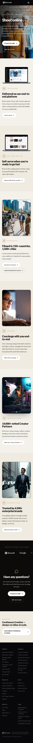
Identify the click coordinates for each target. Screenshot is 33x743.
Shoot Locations (22, 673)
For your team (6, 672)
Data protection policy (24, 721)
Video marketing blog (8, 688)
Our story (5, 707)
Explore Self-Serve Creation (12, 180)
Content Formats (23, 655)
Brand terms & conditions (22, 708)
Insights (4, 691)
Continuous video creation (7, 665)
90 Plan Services (22, 660)
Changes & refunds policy (23, 717)
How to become (22, 688)
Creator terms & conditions (22, 713)
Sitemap (4, 715)
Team (3, 710)
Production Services (24, 657)
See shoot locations (10, 265)
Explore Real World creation (12, 270)
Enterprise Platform (8, 652)
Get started (5, 674)
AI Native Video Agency (6, 658)
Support (4, 699)
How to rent (21, 691)
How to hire (21, 686)
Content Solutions (7, 14)
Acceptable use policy (24, 723)
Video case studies (7, 683)
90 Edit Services (22, 665)
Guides (4, 693)
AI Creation (5, 662)
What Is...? (21, 683)
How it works (8, 115)
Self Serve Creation (7, 655)
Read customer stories (11, 529)
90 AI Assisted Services (22, 669)
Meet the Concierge (10, 358)
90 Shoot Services (23, 663)
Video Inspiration (7, 686)
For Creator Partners (8, 696)
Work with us (6, 713)
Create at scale (9, 43)
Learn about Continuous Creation (12, 632)
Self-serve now (9, 49)
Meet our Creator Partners (12, 442)
